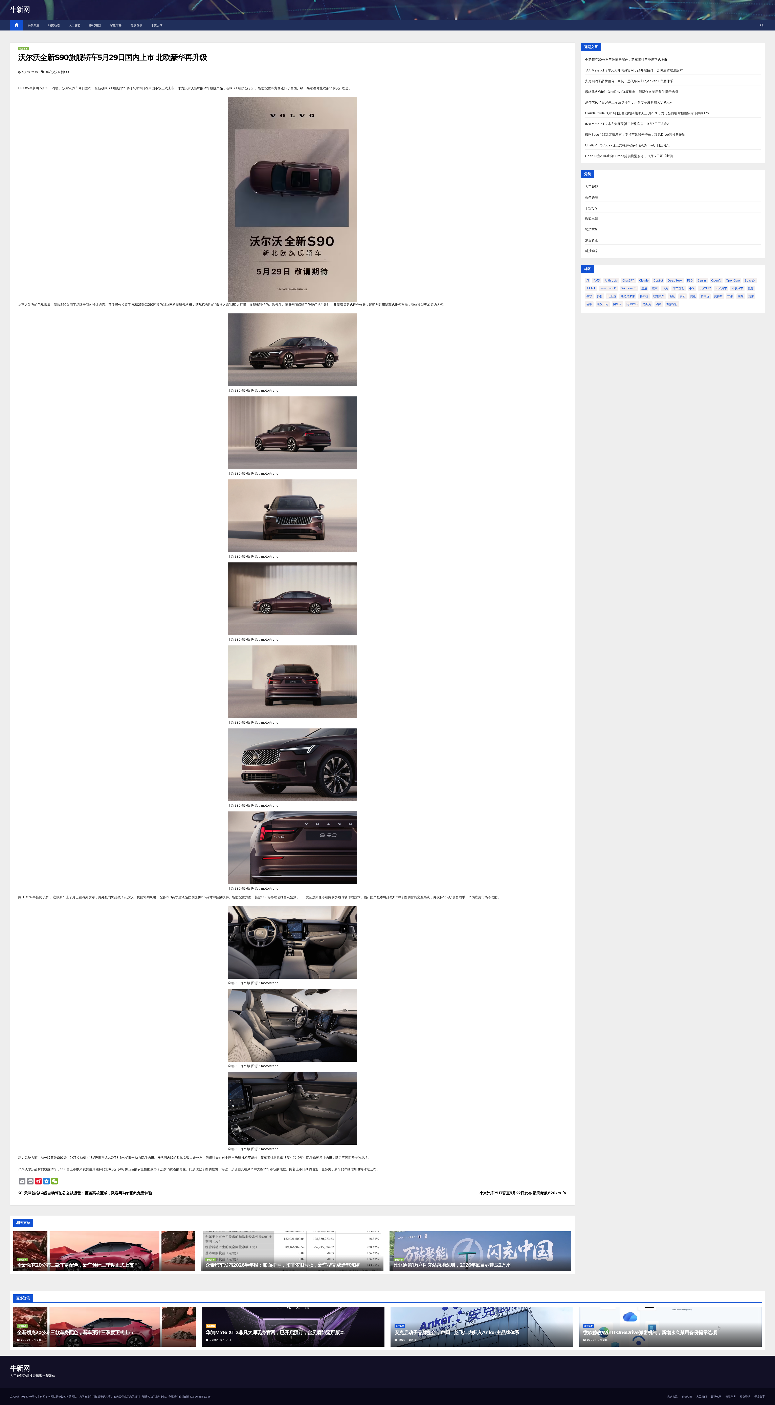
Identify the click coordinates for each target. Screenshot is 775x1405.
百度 (672, 296)
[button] (761, 25)
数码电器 (95, 25)
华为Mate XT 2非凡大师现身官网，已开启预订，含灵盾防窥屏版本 (634, 70)
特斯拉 (644, 296)
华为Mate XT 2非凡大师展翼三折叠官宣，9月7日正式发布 (628, 124)
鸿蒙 (659, 304)
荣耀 (741, 296)
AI (587, 280)
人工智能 (75, 25)
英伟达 (705, 296)
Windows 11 (629, 288)
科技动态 (54, 25)
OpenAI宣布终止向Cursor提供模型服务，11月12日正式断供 (629, 156)
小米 (692, 288)
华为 (665, 288)
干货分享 (157, 25)
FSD (690, 280)
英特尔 (718, 296)
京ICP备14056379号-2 (24, 1396)
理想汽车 (658, 296)
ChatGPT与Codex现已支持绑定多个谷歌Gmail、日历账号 (627, 145)
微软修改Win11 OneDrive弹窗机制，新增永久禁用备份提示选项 (631, 92)
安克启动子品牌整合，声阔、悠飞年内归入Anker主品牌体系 (629, 81)
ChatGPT (628, 280)
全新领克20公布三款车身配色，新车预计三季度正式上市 (75, 1265)
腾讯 (693, 296)
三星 (644, 288)
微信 (751, 288)
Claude (644, 280)
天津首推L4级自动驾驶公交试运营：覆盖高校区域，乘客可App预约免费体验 (88, 1193)
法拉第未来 (628, 296)
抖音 (600, 296)
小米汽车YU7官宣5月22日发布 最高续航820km (520, 1193)
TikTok (591, 288)
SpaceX (750, 280)
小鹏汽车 (737, 288)
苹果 (730, 296)
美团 (682, 296)
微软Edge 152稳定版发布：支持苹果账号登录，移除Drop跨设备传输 (635, 134)
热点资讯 (136, 25)
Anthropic (611, 280)
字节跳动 (678, 288)
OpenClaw (733, 280)
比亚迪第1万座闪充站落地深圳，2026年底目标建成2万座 (452, 1265)
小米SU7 (705, 288)
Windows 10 (609, 288)
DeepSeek (675, 280)
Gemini (702, 280)
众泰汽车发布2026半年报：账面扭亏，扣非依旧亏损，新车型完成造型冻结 (282, 1265)
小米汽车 (721, 288)
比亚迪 (611, 296)
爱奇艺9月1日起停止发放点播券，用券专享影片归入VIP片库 (629, 102)
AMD (597, 280)
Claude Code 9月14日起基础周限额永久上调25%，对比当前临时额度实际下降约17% (647, 113)
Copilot (658, 280)
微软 (589, 296)
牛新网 (20, 9)
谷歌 (589, 304)
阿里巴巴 (632, 304)
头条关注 (33, 25)
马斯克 (647, 304)
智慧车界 (116, 25)
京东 (655, 288)
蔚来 (751, 296)
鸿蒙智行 (672, 304)
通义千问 (602, 304)
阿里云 (617, 304)
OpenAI (716, 280)
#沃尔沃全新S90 (58, 72)
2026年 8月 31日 (32, 1339)
